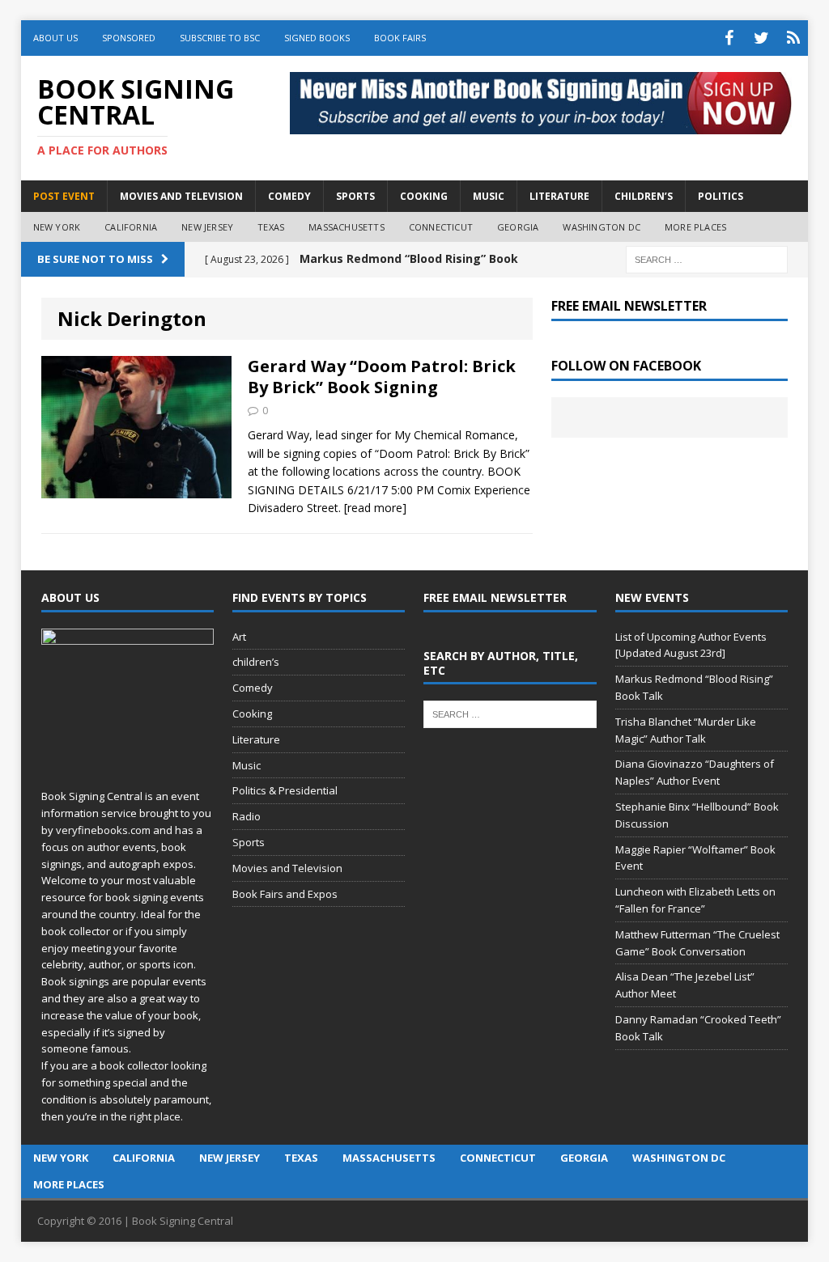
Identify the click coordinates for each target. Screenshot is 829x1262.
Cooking (252, 713)
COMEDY (289, 196)
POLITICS (720, 196)
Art (239, 636)
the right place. (147, 1116)
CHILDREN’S (643, 196)
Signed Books (317, 38)
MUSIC (488, 196)
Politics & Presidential (285, 790)
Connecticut (441, 227)
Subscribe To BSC (220, 38)
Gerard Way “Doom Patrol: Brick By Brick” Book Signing (382, 376)
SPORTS (355, 196)
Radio (246, 816)
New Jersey (207, 227)
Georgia (517, 227)
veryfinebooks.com (103, 830)
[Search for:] (707, 258)
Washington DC (601, 227)
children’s (255, 661)
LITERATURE (559, 196)
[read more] (375, 507)
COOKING (424, 196)
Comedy (252, 687)
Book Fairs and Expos (285, 894)
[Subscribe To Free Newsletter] (793, 38)
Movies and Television (181, 196)
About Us (55, 38)
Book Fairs (400, 38)
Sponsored (128, 38)
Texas (270, 227)
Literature (256, 739)
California (130, 227)
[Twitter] (761, 38)
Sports (248, 842)
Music (246, 765)
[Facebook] (728, 38)
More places (695, 227)
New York (57, 227)
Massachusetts (346, 227)
